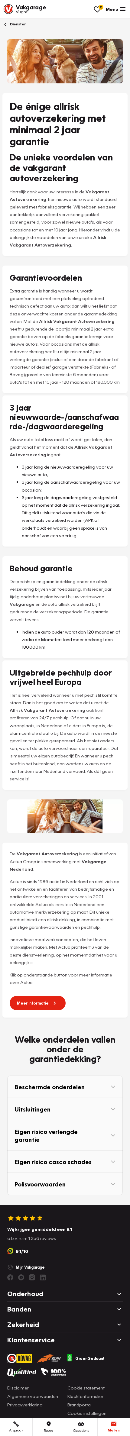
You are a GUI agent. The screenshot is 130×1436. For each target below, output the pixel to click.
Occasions (81, 1430)
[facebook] (10, 1277)
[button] (65, 1087)
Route (49, 1430)
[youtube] (21, 1277)
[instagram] (32, 1277)
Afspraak (16, 1430)
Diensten (17, 24)
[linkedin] (43, 1277)
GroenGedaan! (89, 1358)
